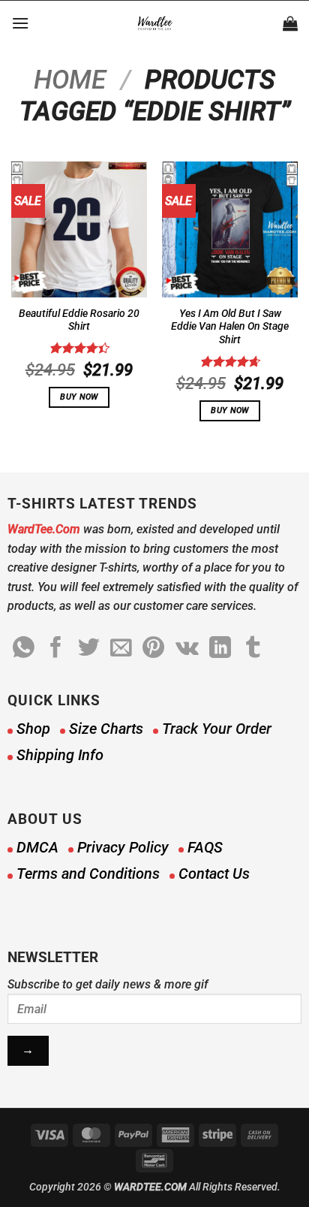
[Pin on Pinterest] (153, 649)
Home (70, 80)
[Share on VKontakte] (187, 649)
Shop (33, 729)
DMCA (37, 847)
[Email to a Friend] (121, 649)
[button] (20, 23)
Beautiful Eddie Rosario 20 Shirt (79, 320)
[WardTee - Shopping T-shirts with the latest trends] (155, 23)
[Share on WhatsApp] (23, 649)
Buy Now (79, 397)
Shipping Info (60, 755)
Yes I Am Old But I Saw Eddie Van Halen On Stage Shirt (230, 326)
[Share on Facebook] (56, 649)
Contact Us (214, 874)
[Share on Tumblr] (253, 649)
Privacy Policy (123, 847)
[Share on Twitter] (89, 649)
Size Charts (106, 729)
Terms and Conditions (88, 874)
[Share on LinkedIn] (220, 649)
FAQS (205, 847)
